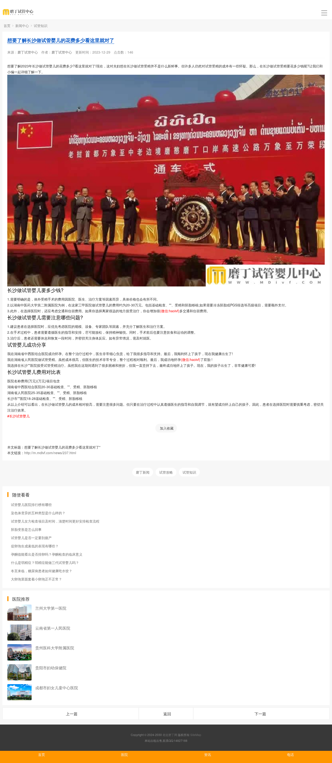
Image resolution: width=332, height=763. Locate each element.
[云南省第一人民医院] (19, 633)
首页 (7, 25)
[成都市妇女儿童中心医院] (19, 692)
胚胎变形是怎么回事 (26, 529)
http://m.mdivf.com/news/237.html (50, 452)
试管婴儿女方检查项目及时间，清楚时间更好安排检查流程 (55, 521)
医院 (124, 754)
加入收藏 (167, 428)
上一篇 (72, 714)
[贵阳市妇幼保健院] (19, 672)
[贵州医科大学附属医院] (19, 652)
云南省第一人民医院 (52, 628)
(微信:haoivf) (169, 310)
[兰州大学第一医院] (19, 613)
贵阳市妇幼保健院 (50, 668)
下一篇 (260, 714)
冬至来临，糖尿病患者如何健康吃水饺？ (41, 570)
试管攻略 (166, 472)
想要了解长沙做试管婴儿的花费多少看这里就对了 (60, 40)
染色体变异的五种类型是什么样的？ (38, 512)
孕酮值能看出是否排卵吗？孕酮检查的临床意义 (46, 554)
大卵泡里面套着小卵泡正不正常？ (36, 579)
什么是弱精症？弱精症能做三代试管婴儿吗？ (45, 562)
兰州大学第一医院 (50, 608)
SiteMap (195, 735)
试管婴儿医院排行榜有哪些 (31, 504)
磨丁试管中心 (27, 52)
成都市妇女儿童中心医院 (56, 687)
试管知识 (40, 25)
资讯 (207, 754)
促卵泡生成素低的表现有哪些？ (35, 545)
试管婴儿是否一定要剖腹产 (31, 537)
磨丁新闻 (142, 472)
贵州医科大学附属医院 (54, 648)
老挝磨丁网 (170, 735)
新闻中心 (22, 25)
